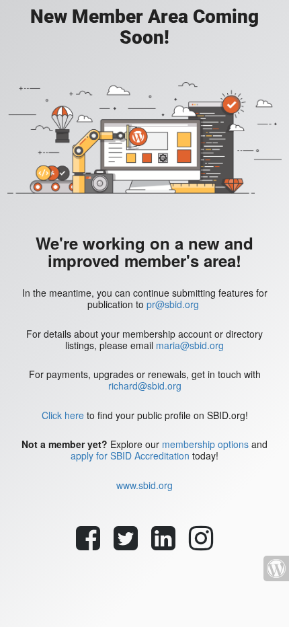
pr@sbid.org (173, 304)
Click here (63, 415)
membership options (205, 444)
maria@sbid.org (190, 345)
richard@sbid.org (144, 385)
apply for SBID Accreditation (130, 455)
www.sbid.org (144, 485)
